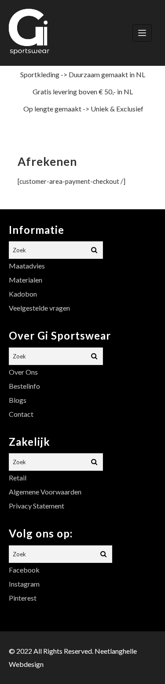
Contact (21, 414)
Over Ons (23, 372)
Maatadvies (27, 265)
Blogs (17, 400)
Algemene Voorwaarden (45, 491)
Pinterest (23, 598)
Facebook (24, 570)
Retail (17, 477)
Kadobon (23, 294)
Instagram (24, 584)
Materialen (25, 280)
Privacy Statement (36, 505)
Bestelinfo (24, 386)
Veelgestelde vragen (39, 308)
